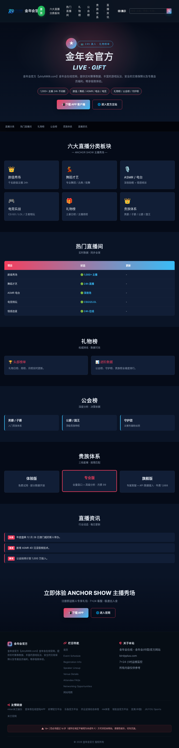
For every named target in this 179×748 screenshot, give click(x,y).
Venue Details (70, 674)
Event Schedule (72, 655)
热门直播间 (68, 10)
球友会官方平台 (120, 709)
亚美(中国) (136, 709)
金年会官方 (88, 741)
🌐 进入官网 (103, 612)
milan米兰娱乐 (15, 709)
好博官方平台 (55, 709)
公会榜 (88, 10)
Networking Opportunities (77, 686)
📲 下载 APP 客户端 (73, 104)
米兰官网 (12, 716)
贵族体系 (97, 11)
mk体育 (106, 709)
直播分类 (9, 126)
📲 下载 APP (76, 612)
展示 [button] (123, 10)
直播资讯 (108, 11)
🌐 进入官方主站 (107, 104)
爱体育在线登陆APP (35, 709)
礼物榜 (79, 10)
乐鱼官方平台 (71, 709)
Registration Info (72, 662)
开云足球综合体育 (90, 709)
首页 (41, 11)
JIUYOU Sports (153, 709)
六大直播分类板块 (55, 11)
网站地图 (68, 692)
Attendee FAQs (71, 680)
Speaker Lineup (71, 667)
